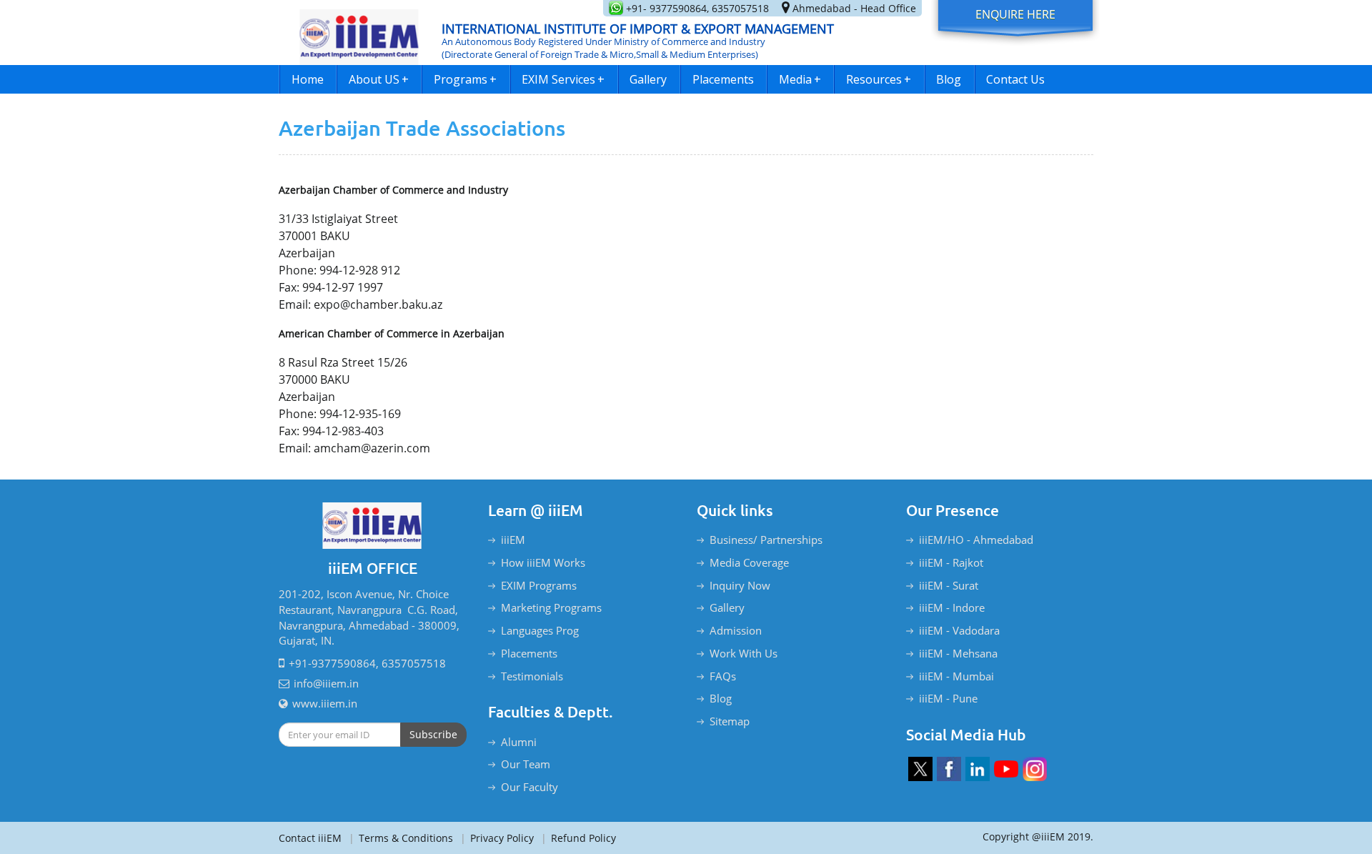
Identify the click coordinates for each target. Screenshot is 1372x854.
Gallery (648, 79)
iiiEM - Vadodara (959, 630)
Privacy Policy (497, 838)
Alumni (519, 742)
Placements (723, 79)
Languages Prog (540, 630)
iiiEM (513, 539)
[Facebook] (949, 769)
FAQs (723, 676)
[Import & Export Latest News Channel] (1006, 769)
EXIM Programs (539, 585)
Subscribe (433, 734)
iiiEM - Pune (948, 698)
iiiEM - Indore (952, 607)
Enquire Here (1015, 14)
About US (379, 79)
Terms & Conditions (401, 838)
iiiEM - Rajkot (951, 562)
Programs (465, 79)
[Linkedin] (977, 769)
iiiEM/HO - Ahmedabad (976, 539)
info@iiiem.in (326, 683)
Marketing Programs (551, 607)
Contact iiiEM (310, 838)
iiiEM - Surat (948, 585)
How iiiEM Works (543, 562)
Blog (948, 79)
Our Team (525, 764)
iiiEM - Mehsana (958, 653)
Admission (736, 630)
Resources (878, 79)
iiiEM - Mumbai (956, 676)
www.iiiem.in (324, 703)
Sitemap (730, 721)
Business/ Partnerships (766, 539)
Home (308, 79)
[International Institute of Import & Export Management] (359, 32)
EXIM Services (563, 79)
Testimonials (532, 676)
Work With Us (743, 653)
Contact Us (1015, 79)
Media (800, 79)
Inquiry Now (740, 585)
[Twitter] (920, 769)
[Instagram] (1035, 769)
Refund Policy (578, 838)
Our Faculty (529, 787)
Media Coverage (749, 562)
